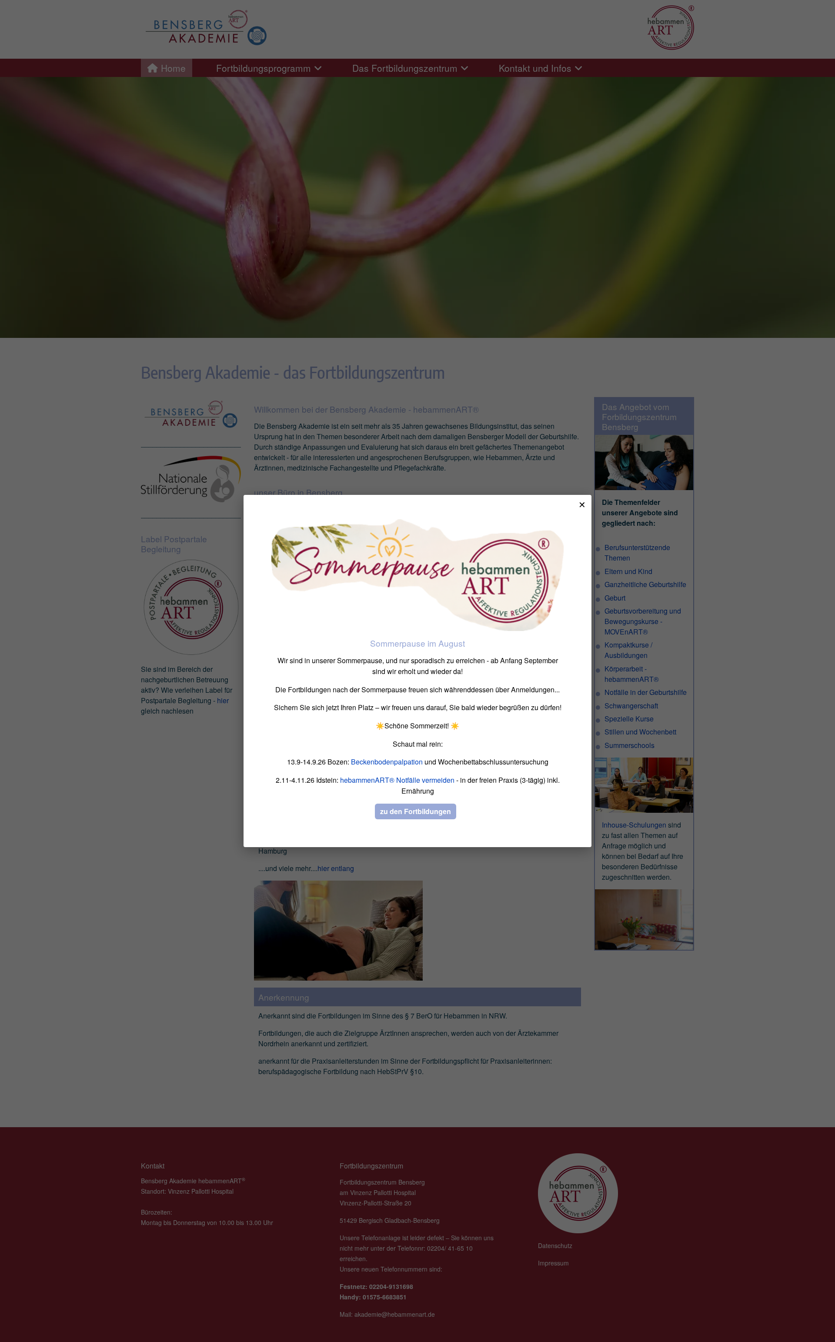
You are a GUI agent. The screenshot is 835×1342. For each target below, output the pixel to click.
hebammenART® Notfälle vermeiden (397, 780)
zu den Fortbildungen (415, 811)
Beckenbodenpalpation (387, 762)
